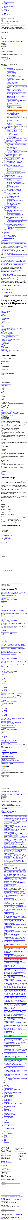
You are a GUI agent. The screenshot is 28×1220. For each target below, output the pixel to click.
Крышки (6, 1107)
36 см (5, 715)
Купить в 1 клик (11, 107)
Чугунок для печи (8, 1095)
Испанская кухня (8, 1116)
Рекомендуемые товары (10, 236)
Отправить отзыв (5, 585)
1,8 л (5, 679)
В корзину (3, 463)
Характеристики (5, 335)
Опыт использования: (6, 533)
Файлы (2, 342)
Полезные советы (8, 6)
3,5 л (5, 378)
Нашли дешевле (14, 412)
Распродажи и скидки (9, 235)
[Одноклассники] (4, 418)
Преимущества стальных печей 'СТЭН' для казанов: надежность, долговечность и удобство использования (14, 248)
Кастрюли (3, 528)
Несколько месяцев (9, 540)
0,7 (4, 607)
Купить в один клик (18, 1199)
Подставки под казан (9, 1097)
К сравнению (13, 599)
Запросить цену (14, 1217)
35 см (5, 738)
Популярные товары (9, 233)
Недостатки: (4, 556)
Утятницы (6, 1109)
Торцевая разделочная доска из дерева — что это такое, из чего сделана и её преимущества (14, 263)
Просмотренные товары (7, 812)
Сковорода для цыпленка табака (12, 1092)
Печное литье (7, 1110)
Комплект (3, 332)
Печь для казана (8, 1096)
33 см (5, 712)
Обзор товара (4, 329)
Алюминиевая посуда (9, 1106)
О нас (5, 9)
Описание (3, 333)
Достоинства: (4, 542)
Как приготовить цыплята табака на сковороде (13, 281)
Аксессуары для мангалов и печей (13, 1103)
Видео (2, 343)
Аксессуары (4, 336)
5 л (4, 377)
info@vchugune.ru (19, 1151)
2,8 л (5, 681)
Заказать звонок (14, 21)
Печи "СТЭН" (4, 250)
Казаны (6, 1085)
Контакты (6, 10)
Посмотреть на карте (6, 1162)
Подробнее (10, 106)
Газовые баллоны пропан (10, 1114)
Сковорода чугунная (9, 1090)
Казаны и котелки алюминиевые (12, 1089)
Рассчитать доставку (18, 413)
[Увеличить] (14, 346)
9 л (4, 638)
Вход (5, 13)
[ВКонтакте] (1, 418)
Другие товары (24, 516)
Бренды (6, 4)
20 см (5, 689)
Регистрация (7, 14)
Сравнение (19, 107)
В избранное (10, 109)
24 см (5, 690)
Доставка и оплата (9, 2)
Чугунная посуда (8, 1088)
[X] (8, 418)
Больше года (7, 537)
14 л (5, 640)
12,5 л (5, 641)
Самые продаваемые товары (8, 811)
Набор (2, 331)
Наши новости (4, 240)
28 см (5, 687)
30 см (5, 710)
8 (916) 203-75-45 (5, 1169)
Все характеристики (6, 384)
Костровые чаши (8, 1117)
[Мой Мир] (6, 418)
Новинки (6, 232)
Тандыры (6, 1104)
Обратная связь (5, 1168)
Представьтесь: (5, 584)
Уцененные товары (9, 238)
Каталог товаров (5, 65)
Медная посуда (8, 1093)
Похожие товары (5, 339)
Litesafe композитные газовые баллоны (16, 254)
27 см (5, 711)
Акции (5, 3)
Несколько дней (8, 535)
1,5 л (5, 678)
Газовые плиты (8, 1099)
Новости (6, 7)
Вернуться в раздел (6, 328)
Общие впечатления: (6, 570)
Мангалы (6, 1102)
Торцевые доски (8, 1100)
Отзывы (3, 338)
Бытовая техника (8, 1113)
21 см (5, 708)
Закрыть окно (4, 57)
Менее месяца (7, 538)
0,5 (4, 606)
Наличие (3, 340)
